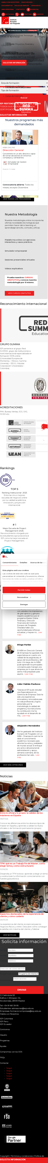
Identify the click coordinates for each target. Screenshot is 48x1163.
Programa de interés (9, 974)
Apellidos (4, 955)
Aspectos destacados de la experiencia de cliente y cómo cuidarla (22, 915)
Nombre (3, 950)
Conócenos (6, 45)
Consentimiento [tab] (10, 563)
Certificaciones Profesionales (17, 87)
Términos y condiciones (22, 1156)
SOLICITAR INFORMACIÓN (13, 115)
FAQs (2, 1057)
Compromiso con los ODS (11, 1052)
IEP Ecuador (6, 1024)
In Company (40, 37)
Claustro (8, 70)
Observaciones (6, 980)
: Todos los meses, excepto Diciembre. (18, 186)
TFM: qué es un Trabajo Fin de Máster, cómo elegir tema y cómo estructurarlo (22, 864)
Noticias (24, 54)
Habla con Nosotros (10, 2)
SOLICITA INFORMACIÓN (12, 1159)
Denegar (24, 604)
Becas (8, 79)
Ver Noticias (9, 935)
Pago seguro (26, 2)
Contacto (20, 9)
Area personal (7, 9)
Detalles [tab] (23, 563)
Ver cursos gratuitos (19, 293)
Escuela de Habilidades (11, 54)
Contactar (4, 1063)
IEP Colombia (6, 1018)
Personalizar (22, 597)
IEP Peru (4, 1021)
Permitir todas (24, 590)
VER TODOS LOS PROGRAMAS (17, 199)
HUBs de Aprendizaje (10, 37)
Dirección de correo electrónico (13, 966)
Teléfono (3, 961)
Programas (6, 28)
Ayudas (3, 1046)
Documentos (7, 5)
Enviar (21, 990)
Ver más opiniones (13, 765)
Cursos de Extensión (14, 96)
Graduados (36, 5)
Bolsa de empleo (22, 5)
